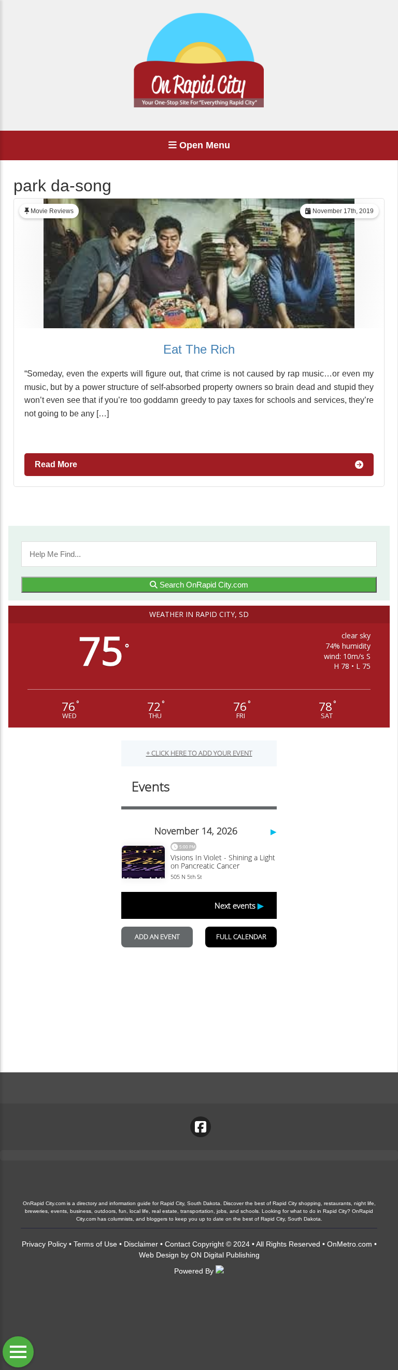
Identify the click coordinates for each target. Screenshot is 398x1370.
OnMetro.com (349, 1244)
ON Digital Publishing (225, 1255)
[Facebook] (200, 1126)
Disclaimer (141, 1244)
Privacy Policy (44, 1244)
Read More (56, 464)
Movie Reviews (52, 211)
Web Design (159, 1255)
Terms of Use (95, 1244)
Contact (177, 1244)
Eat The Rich (199, 349)
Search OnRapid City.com (203, 584)
